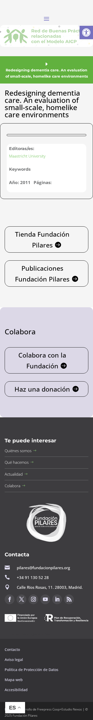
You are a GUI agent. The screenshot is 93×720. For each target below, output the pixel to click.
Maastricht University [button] (27, 156)
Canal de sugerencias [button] (30, 634)
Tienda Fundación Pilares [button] (42, 240)
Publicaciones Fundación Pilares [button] (42, 274)
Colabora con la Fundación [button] (42, 360)
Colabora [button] (12, 485)
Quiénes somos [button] (18, 450)
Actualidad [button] (14, 474)
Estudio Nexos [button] (71, 709)
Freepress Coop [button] (48, 709)
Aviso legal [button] (14, 659)
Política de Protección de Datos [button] (32, 669)
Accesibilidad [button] (16, 689)
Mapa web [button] (14, 679)
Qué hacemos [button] (17, 462)
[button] (86, 32)
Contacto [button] (13, 649)
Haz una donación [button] (42, 389)
